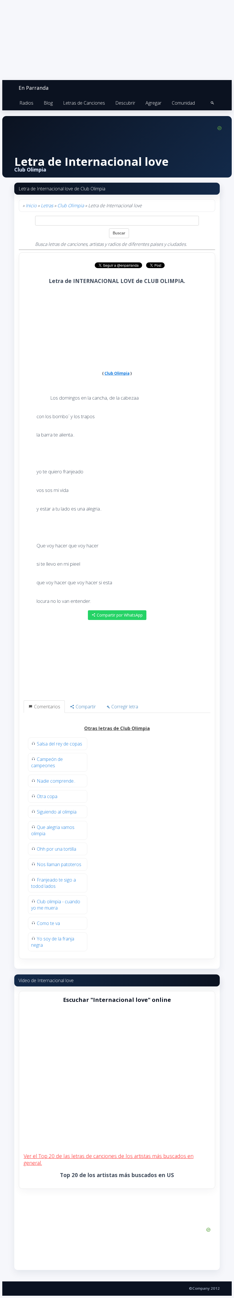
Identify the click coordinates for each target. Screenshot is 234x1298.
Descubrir (125, 103)
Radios (26, 103)
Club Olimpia (70, 205)
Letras (47, 205)
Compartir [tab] (85, 706)
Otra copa (47, 796)
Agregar (154, 103)
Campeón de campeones (47, 762)
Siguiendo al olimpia (56, 812)
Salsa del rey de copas (59, 744)
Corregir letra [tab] (124, 706)
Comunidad (183, 103)
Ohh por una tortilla (56, 849)
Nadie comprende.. (56, 781)
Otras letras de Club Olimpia (117, 728)
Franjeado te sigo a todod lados (53, 883)
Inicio (31, 205)
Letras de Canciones (84, 103)
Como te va (48, 923)
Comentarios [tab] (46, 706)
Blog (48, 103)
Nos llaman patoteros (59, 864)
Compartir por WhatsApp (119, 615)
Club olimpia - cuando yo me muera (55, 904)
